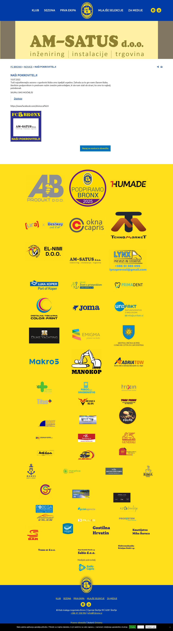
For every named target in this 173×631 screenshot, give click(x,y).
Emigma (98, 622)
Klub (35, 10)
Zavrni (140, 627)
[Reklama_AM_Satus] (26, 126)
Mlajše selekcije (110, 10)
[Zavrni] (170, 627)
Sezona (49, 10)
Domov (18, 98)
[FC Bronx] (87, 10)
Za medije (135, 10)
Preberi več (150, 627)
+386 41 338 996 (78, 613)
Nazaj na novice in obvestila (95, 148)
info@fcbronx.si (95, 613)
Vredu (132, 627)
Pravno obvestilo (78, 622)
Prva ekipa (68, 10)
